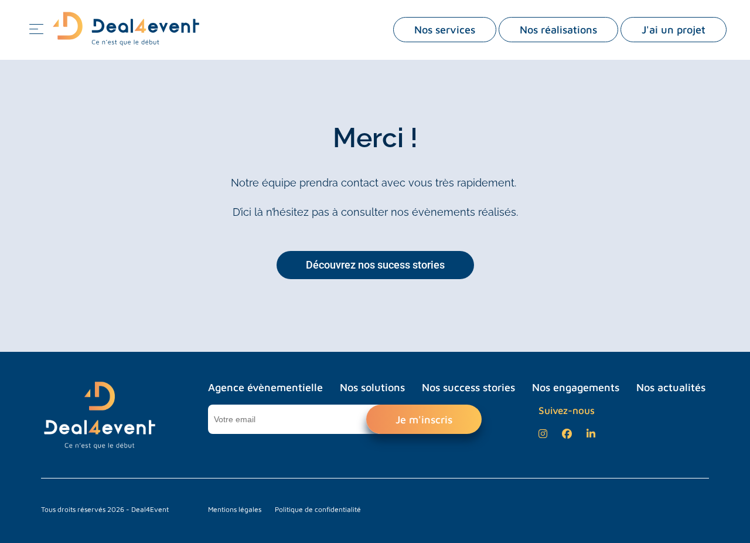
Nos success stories (468, 387)
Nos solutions (372, 387)
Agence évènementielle (265, 387)
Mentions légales (234, 509)
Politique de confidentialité (318, 509)
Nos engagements (575, 387)
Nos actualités (670, 387)
